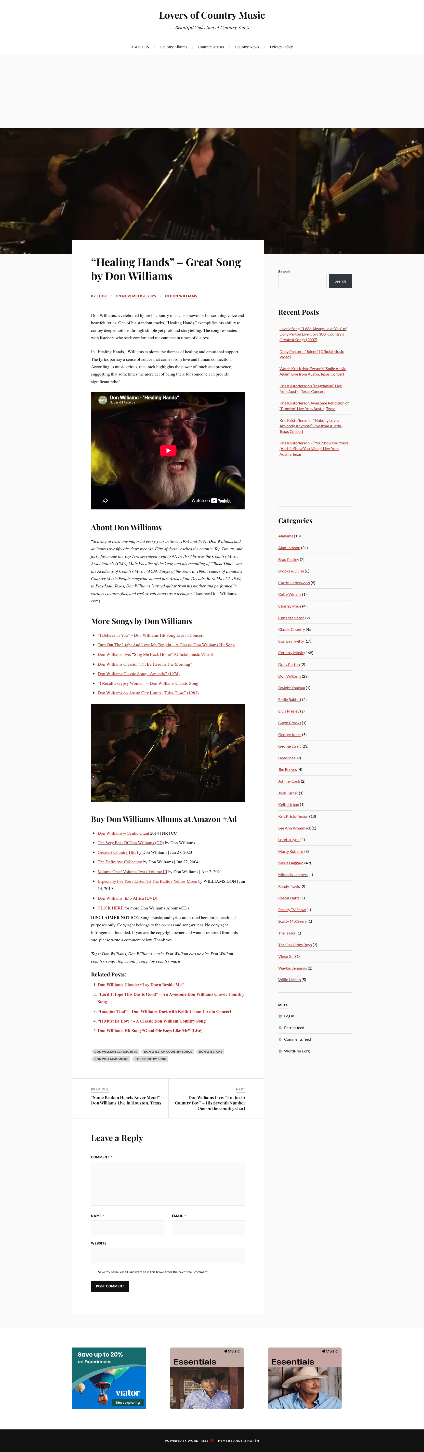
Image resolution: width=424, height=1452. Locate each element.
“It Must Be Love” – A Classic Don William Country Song (152, 1021)
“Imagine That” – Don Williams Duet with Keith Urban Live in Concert (164, 1011)
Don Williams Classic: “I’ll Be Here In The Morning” (145, 664)
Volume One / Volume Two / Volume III (132, 871)
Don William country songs (168, 1051)
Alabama (285, 535)
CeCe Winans (289, 594)
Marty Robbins (291, 851)
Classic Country (291, 629)
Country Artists (211, 46)
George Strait (289, 746)
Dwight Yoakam (291, 687)
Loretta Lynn (289, 839)
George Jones (289, 734)
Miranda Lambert (293, 874)
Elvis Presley (288, 711)
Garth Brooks (289, 722)
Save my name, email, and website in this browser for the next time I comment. (153, 1272)
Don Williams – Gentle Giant (123, 833)
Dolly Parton (289, 664)
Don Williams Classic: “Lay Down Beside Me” (141, 984)
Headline (285, 757)
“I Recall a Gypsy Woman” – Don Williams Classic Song (148, 683)
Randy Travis (289, 886)
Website (98, 1243)
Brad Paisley (288, 559)
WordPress (198, 1440)
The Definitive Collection (120, 862)
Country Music (291, 652)
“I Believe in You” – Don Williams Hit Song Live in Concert (151, 635)
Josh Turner (288, 793)
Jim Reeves (287, 769)
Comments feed (297, 1039)
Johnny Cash (289, 781)
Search (284, 271)
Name (98, 1216)
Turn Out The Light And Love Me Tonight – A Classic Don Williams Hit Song (166, 645)
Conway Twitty (291, 641)
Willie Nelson (289, 979)
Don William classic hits (115, 1051)
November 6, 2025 (139, 296)
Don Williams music (111, 1059)
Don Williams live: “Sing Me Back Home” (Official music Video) (155, 654)
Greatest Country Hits (117, 852)
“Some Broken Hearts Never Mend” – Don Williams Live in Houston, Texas (127, 1100)
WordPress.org (297, 1051)
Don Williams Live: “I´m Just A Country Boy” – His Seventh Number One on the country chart (210, 1103)
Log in (289, 1015)
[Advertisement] (212, 91)
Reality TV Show (292, 909)
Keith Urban (288, 804)
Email (179, 1216)
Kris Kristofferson (293, 816)
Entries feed (294, 1027)
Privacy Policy (281, 46)
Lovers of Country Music (212, 15)
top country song (150, 1059)
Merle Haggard (291, 862)
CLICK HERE (110, 908)
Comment (101, 1157)
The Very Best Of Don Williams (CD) (131, 842)
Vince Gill (286, 956)
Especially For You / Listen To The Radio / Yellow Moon (147, 881)
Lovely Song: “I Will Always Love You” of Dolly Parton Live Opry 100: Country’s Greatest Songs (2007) (312, 334)
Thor (102, 296)
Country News (247, 46)
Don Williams (183, 296)
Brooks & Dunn (291, 571)
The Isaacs (287, 933)
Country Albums (173, 46)
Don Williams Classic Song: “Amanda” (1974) (139, 673)
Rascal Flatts (289, 897)
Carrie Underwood (294, 582)
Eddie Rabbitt (289, 699)
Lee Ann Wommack (294, 828)
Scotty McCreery (292, 921)
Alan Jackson (289, 547)
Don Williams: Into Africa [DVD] (127, 898)
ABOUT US (140, 46)
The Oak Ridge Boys (295, 944)
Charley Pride (289, 606)
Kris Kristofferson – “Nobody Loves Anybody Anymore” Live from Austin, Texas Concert (310, 426)
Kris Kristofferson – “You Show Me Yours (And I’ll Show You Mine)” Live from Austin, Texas (313, 448)
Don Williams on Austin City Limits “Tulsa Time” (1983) (148, 693)
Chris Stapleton (291, 617)
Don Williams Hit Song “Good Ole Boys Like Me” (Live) (150, 1030)
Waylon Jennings (292, 968)
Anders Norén (246, 1440)
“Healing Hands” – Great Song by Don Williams (166, 268)
